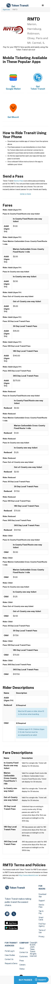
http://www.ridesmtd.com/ (29, 875)
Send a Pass (18, 181)
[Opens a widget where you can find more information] (40, 980)
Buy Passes (25, 980)
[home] (17, 5)
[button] (42, 5)
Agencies (6, 9)
